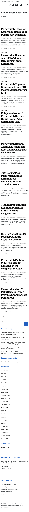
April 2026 (4, 383)
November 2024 (5, 435)
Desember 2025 (5, 395)
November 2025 (5, 398)
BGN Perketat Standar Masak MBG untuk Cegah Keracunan (13, 236)
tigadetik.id (14, 5)
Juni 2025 (3, 414)
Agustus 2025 (4, 407)
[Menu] (2, 5)
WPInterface (4, 507)
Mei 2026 (3, 379)
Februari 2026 (4, 389)
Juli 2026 (3, 373)
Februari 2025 (4, 426)
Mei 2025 (3, 417)
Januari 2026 (4, 392)
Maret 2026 (4, 386)
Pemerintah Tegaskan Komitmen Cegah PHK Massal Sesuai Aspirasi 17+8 (14, 88)
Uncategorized (4, 52)
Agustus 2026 (4, 370)
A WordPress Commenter (7, 362)
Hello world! (23, 362)
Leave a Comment (11, 48)
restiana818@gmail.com (21, 38)
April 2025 (4, 420)
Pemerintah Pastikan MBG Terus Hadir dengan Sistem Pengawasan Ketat (13, 264)
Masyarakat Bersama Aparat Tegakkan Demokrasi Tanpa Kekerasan (13, 59)
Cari (2, 321)
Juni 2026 (3, 376)
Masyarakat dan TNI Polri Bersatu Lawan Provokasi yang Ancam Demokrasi (14, 293)
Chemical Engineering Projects (9, 484)
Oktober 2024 (4, 439)
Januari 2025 (4, 429)
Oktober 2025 (4, 401)
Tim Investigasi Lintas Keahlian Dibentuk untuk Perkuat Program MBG (13, 209)
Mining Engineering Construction (9, 487)
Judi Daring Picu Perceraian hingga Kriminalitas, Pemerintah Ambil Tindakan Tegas (11, 178)
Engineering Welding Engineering (9, 489)
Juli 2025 (3, 411)
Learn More (3, 48)
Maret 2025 (4, 423)
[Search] (27, 5)
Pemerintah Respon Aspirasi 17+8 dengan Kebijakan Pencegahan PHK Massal (14, 148)
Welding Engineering (6, 491)
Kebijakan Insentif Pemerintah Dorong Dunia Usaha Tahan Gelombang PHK (12, 117)
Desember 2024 (5, 432)
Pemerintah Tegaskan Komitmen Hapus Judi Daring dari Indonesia (14, 31)
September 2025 (5, 404)
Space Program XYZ (6, 494)
